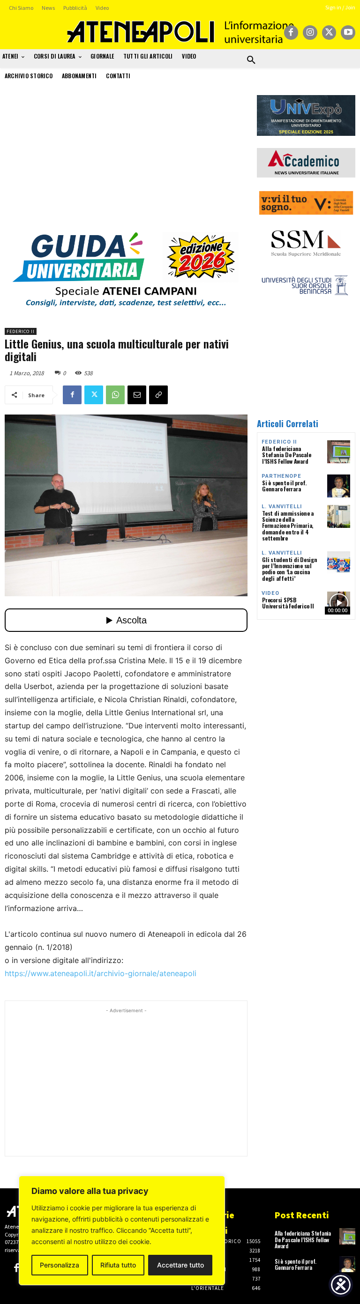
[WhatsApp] (115, 394)
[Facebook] (291, 32)
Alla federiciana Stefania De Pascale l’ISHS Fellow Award (286, 455)
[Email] (137, 394)
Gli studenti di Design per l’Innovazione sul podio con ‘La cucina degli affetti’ (289, 569)
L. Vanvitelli (282, 507)
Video (270, 593)
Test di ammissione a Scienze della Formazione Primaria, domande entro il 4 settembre (288, 525)
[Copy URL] (158, 394)
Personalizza (59, 1265)
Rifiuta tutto (118, 1265)
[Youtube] (348, 32)
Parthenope (281, 476)
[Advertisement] (126, 160)
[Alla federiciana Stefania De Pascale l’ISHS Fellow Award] (338, 451)
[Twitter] (329, 32)
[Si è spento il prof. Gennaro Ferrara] (338, 485)
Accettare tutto (180, 1265)
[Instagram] (310, 32)
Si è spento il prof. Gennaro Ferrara (284, 486)
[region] (122, 1230)
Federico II (21, 331)
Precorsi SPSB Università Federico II (288, 603)
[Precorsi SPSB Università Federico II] (338, 603)
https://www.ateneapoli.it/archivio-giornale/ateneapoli (100, 973)
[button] (251, 60)
